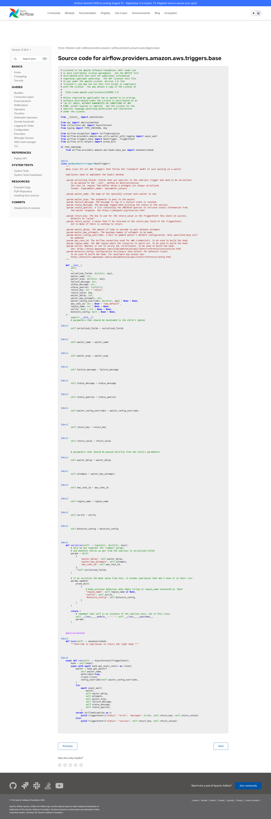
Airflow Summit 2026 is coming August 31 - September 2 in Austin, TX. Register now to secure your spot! (135, 3)
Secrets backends (24, 121)
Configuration (21, 129)
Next (220, 746)
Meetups (69, 13)
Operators (19, 109)
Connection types (24, 97)
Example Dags (22, 187)
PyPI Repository (23, 191)
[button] (21, 49)
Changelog (20, 76)
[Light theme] (253, 13)
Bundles (18, 92)
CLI (16, 146)
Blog (157, 13)
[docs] (64, 160)
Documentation (87, 13)
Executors (19, 133)
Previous (68, 746)
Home (17, 72)
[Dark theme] (258, 13)
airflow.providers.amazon (96, 47)
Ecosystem (171, 13)
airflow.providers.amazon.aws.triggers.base (136, 47)
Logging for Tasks (24, 125)
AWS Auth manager (25, 142)
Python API (20, 158)
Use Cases (121, 13)
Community (54, 13)
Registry (105, 13)
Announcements (141, 13)
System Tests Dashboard (28, 174)
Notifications (21, 105)
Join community (248, 785)
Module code (73, 47)
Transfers (19, 113)
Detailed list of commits (27, 208)
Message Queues (24, 137)
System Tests (21, 170)
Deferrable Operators (25, 117)
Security (18, 80)
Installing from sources (26, 195)
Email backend (22, 101)
